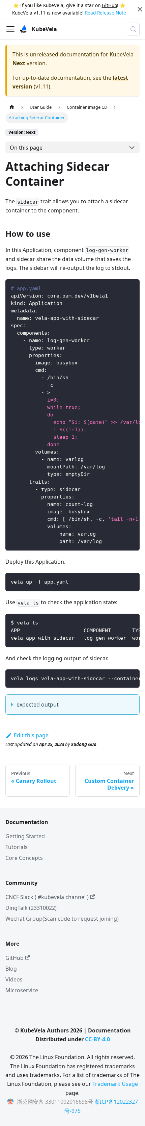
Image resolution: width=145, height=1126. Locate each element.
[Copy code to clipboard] (131, 287)
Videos (14, 979)
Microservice (21, 990)
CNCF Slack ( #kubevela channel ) (47, 897)
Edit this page (31, 735)
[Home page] (11, 107)
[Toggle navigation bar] (10, 29)
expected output (38, 704)
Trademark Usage (115, 1083)
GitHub (109, 5)
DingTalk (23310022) (31, 908)
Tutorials (16, 847)
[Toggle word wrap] (119, 287)
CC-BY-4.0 (97, 1039)
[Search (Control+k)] (133, 29)
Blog (11, 968)
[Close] (140, 9)
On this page (26, 147)
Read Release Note (105, 12)
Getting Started (25, 836)
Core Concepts (24, 858)
